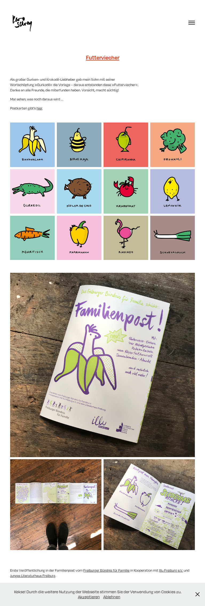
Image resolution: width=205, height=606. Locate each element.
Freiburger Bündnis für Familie (106, 570)
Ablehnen (111, 596)
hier (39, 108)
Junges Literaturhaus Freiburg (32, 576)
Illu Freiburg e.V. (171, 570)
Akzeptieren (89, 596)
